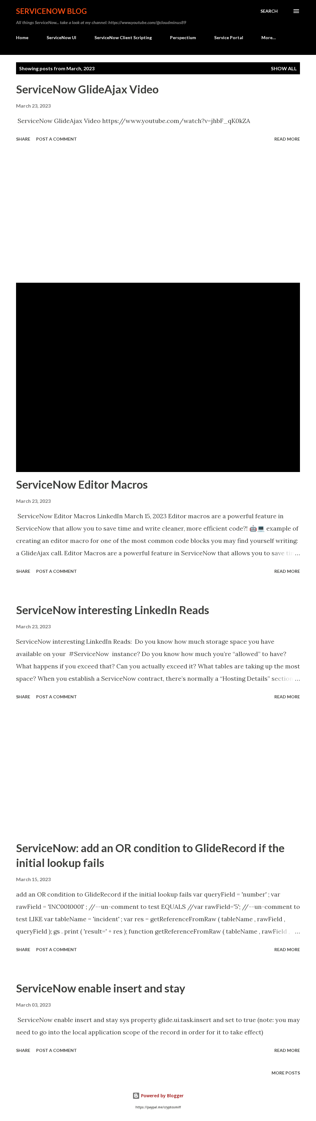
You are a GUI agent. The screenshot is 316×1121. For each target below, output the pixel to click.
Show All (284, 68)
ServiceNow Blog (51, 10)
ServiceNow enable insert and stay (100, 988)
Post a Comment (56, 139)
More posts (286, 1072)
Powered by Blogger (162, 1095)
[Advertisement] (158, 213)
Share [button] (23, 139)
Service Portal (228, 37)
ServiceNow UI (61, 37)
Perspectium (183, 37)
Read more (287, 139)
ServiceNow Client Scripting (123, 37)
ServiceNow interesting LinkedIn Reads (112, 610)
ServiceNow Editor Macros (82, 484)
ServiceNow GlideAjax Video (87, 89)
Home (22, 37)
